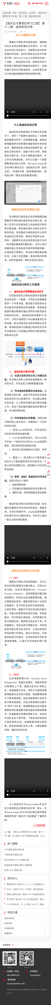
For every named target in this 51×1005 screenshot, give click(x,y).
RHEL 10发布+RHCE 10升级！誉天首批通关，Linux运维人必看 (25, 889)
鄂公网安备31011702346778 (37, 989)
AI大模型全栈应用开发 (14, 850)
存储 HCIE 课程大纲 (13, 870)
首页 (14, 13)
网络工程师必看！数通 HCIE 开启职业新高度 (26, 894)
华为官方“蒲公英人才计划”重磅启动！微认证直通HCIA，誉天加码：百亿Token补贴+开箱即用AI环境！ (26, 899)
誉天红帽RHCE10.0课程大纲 (16, 860)
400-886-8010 (37, 3)
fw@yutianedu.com (16, 983)
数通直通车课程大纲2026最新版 (18, 865)
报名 (48, 475)
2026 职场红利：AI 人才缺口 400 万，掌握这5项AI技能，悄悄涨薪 (27, 904)
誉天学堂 (23, 13)
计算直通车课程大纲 (13, 855)
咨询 (48, 466)
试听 (48, 458)
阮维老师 (8, 923)
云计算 (32, 13)
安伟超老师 (9, 928)
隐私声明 (9, 989)
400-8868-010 (13, 975)
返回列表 (41, 825)
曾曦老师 (8, 933)
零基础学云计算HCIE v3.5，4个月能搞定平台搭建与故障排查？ (26, 884)
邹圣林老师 (9, 918)
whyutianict (35, 975)
